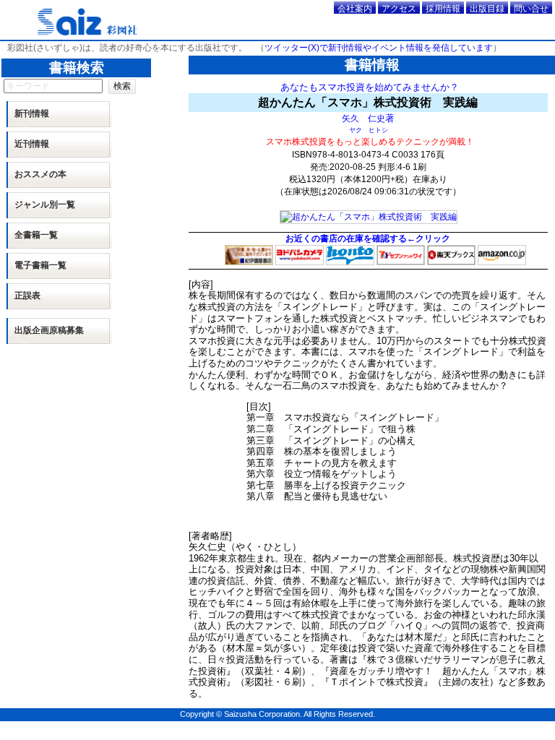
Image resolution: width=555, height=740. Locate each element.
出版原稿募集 (49, 330)
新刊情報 (31, 113)
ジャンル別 (44, 204)
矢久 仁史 (363, 118)
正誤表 (27, 296)
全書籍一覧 (36, 235)
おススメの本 (40, 174)
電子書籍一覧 (40, 265)
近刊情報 (31, 144)
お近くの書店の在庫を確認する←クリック (367, 238)
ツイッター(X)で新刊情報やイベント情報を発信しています (378, 48)
